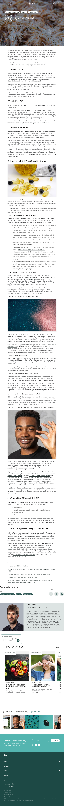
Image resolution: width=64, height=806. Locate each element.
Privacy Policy (7, 792)
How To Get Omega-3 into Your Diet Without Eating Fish (16, 686)
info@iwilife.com (10, 786)
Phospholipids (12, 288)
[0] (57, 3)
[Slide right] (59, 700)
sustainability (33, 12)
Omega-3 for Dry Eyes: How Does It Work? (41, 685)
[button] (10, 4)
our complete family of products (24, 554)
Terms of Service (8, 794)
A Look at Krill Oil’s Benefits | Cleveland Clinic (22, 577)
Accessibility (7, 796)
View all (57, 647)
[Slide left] (51, 700)
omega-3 (24, 12)
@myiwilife (36, 711)
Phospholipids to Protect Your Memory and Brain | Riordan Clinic (29, 574)
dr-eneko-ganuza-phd (12, 12)
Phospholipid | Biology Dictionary (18, 566)
